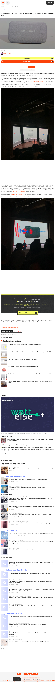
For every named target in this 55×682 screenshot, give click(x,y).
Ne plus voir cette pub (6, 337)
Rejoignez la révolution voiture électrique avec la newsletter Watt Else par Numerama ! (24, 433)
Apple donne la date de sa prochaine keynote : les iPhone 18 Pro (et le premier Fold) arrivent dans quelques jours (31, 534)
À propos (3, 681)
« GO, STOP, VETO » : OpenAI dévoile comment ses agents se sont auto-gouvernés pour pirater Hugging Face (30, 499)
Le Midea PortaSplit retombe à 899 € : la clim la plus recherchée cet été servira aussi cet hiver (25, 445)
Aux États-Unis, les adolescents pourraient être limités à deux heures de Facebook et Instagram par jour (31, 542)
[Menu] (8, 3)
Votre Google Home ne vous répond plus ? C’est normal (22, 359)
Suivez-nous (32, 66)
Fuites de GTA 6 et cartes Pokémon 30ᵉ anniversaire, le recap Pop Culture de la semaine (30, 633)
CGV (53, 681)
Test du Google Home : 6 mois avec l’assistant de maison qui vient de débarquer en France (30, 382)
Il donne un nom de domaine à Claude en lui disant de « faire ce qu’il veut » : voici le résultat (31, 563)
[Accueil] (3, 3)
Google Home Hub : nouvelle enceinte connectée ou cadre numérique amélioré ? (29, 352)
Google (4, 334)
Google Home (11, 334)
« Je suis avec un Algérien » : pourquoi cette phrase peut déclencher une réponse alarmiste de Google (30, 581)
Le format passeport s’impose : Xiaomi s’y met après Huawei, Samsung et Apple (30, 523)
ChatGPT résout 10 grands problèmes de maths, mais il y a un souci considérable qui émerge (26, 447)
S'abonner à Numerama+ (26, 313)
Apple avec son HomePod (18, 191)
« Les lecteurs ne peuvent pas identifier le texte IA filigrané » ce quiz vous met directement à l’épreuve (30, 515)
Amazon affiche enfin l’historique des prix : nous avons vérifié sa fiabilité (30, 573)
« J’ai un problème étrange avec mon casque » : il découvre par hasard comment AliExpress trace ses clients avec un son (30, 617)
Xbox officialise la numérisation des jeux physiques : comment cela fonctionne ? (30, 550)
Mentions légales (12, 681)
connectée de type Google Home (37, 81)
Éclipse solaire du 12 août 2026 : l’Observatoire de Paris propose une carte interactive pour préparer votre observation (27, 450)
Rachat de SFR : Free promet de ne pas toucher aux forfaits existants (28, 479)
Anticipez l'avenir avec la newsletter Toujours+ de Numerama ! (24, 344)
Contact (48, 681)
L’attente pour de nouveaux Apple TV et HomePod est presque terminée (28, 624)
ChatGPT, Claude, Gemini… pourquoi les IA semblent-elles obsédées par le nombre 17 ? (31, 606)
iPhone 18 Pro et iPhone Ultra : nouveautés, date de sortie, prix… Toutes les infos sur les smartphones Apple (30, 439)
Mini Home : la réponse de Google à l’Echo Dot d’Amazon (23, 366)
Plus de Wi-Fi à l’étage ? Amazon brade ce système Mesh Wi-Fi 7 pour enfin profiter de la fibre (31, 598)
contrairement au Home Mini (18, 194)
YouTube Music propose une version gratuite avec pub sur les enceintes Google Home (30, 374)
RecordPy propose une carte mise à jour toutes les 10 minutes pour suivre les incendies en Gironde (27, 453)
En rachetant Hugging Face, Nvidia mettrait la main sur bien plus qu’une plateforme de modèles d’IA (31, 507)
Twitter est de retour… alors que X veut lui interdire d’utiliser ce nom (27, 487)
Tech (4, 10)
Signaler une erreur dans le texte (9, 327)
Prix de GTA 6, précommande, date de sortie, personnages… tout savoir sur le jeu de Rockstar (31, 469)
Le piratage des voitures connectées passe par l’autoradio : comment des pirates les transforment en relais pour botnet (31, 590)
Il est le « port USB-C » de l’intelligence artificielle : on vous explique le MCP (29, 641)
